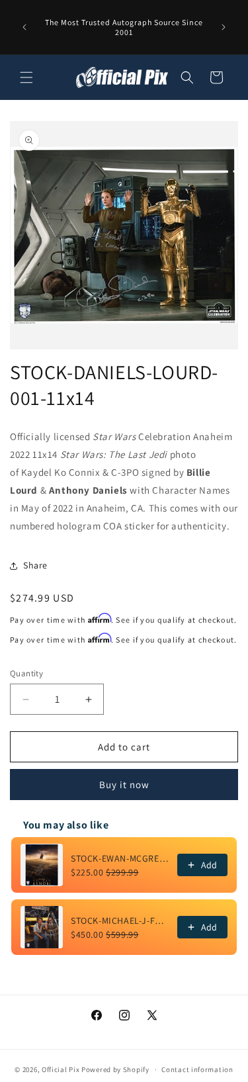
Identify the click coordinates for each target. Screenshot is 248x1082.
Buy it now (124, 784)
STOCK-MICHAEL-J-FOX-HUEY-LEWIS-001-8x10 (120, 920)
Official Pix (60, 1069)
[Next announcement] (223, 27)
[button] (26, 77)
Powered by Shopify (115, 1069)
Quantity (26, 673)
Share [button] (35, 565)
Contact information (197, 1069)
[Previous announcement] (24, 27)
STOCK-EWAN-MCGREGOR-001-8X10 (120, 858)
